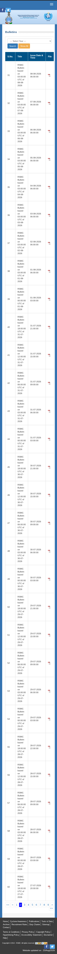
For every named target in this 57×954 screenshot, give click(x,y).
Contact (6, 927)
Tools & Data (47, 921)
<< (7, 904)
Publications (34, 921)
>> (51, 908)
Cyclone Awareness (18, 921)
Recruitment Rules (19, 924)
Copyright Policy (43, 932)
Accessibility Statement (31, 935)
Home (5, 921)
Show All (24, 46)
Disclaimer (48, 935)
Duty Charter (34, 924)
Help (5, 938)
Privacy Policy (28, 932)
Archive (6, 924)
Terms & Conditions (11, 932)
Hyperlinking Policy (11, 935)
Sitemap (45, 924)
